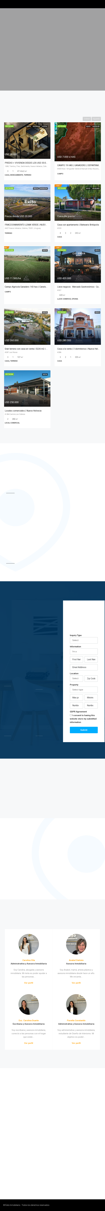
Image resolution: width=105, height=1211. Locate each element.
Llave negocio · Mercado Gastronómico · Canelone (81, 286)
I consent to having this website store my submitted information (83, 718)
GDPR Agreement (78, 711)
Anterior (87, 119)
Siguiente (96, 119)
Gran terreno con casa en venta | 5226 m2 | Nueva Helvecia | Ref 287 (37, 349)
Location (74, 673)
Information (75, 646)
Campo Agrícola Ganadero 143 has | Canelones (27, 286)
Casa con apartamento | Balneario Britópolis (78, 224)
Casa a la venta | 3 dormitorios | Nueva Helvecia (80, 349)
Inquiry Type (76, 635)
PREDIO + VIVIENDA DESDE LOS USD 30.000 (26, 163)
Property (74, 685)
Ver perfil (28, 983)
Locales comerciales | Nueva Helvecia (23, 410)
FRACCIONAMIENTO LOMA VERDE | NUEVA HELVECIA (31, 224)
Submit (83, 730)
